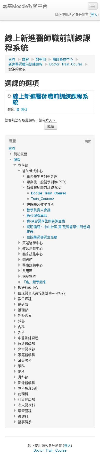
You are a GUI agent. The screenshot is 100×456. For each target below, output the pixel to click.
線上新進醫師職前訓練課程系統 (50, 99)
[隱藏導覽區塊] (86, 141)
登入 (94, 14)
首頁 (11, 148)
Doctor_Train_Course (50, 450)
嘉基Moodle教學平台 (24, 5)
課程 (17, 159)
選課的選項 (16, 68)
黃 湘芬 (21, 109)
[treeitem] (50, 148)
